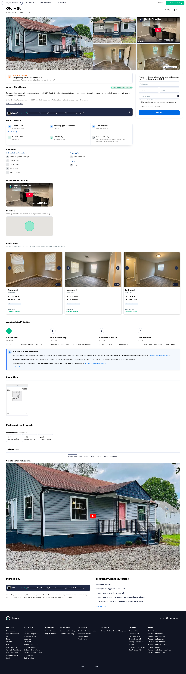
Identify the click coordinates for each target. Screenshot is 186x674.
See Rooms (11, 132)
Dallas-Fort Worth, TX (137, 647)
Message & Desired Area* (147, 99)
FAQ (7, 636)
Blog (8, 639)
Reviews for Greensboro (157, 642)
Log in (160, 3)
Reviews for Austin (155, 647)
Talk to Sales (29, 658)
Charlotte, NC (134, 634)
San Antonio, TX (135, 650)
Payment (27, 642)
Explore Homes (12, 653)
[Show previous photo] (9, 268)
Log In (8, 658)
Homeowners (29, 631)
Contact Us (10, 631)
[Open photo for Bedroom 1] (34, 269)
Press (8, 644)
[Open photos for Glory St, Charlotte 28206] (49, 43)
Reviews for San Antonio (157, 653)
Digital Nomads (51, 634)
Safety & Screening (31, 647)
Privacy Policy (11, 647)
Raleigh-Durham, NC (136, 642)
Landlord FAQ (29, 655)
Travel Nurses (50, 631)
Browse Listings (12, 655)
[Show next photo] (59, 268)
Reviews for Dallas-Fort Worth (159, 650)
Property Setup (30, 636)
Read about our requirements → (95, 363)
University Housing (67, 634)
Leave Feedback (12, 634)
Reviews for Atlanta (155, 634)
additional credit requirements (159, 355)
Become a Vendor (84, 634)
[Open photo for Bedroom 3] (152, 269)
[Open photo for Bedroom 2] (93, 269)
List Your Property (30, 634)
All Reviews (152, 631)
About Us (9, 642)
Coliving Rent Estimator (33, 650)
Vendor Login (83, 636)
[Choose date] (178, 96)
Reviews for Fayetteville (157, 639)
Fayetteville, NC (135, 636)
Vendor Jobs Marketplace (88, 631)
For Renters (29, 3)
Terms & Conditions (13, 650)
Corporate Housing (67, 631)
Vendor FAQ (82, 639)
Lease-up (27, 639)
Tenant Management (32, 644)
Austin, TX (132, 644)
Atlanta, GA (133, 631)
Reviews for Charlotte (156, 636)
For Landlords (45, 3)
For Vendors (61, 3)
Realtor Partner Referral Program (113, 631)
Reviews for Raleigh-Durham (159, 644)
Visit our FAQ (17, 367)
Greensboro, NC (135, 639)
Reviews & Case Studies (33, 653)
